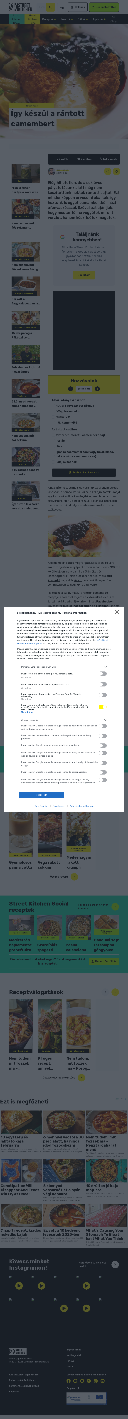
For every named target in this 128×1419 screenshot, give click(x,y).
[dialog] (64, 709)
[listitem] (64, 666)
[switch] (103, 673)
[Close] (118, 613)
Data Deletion (41, 806)
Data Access (59, 806)
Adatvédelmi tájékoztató (82, 806)
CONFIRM (41, 795)
